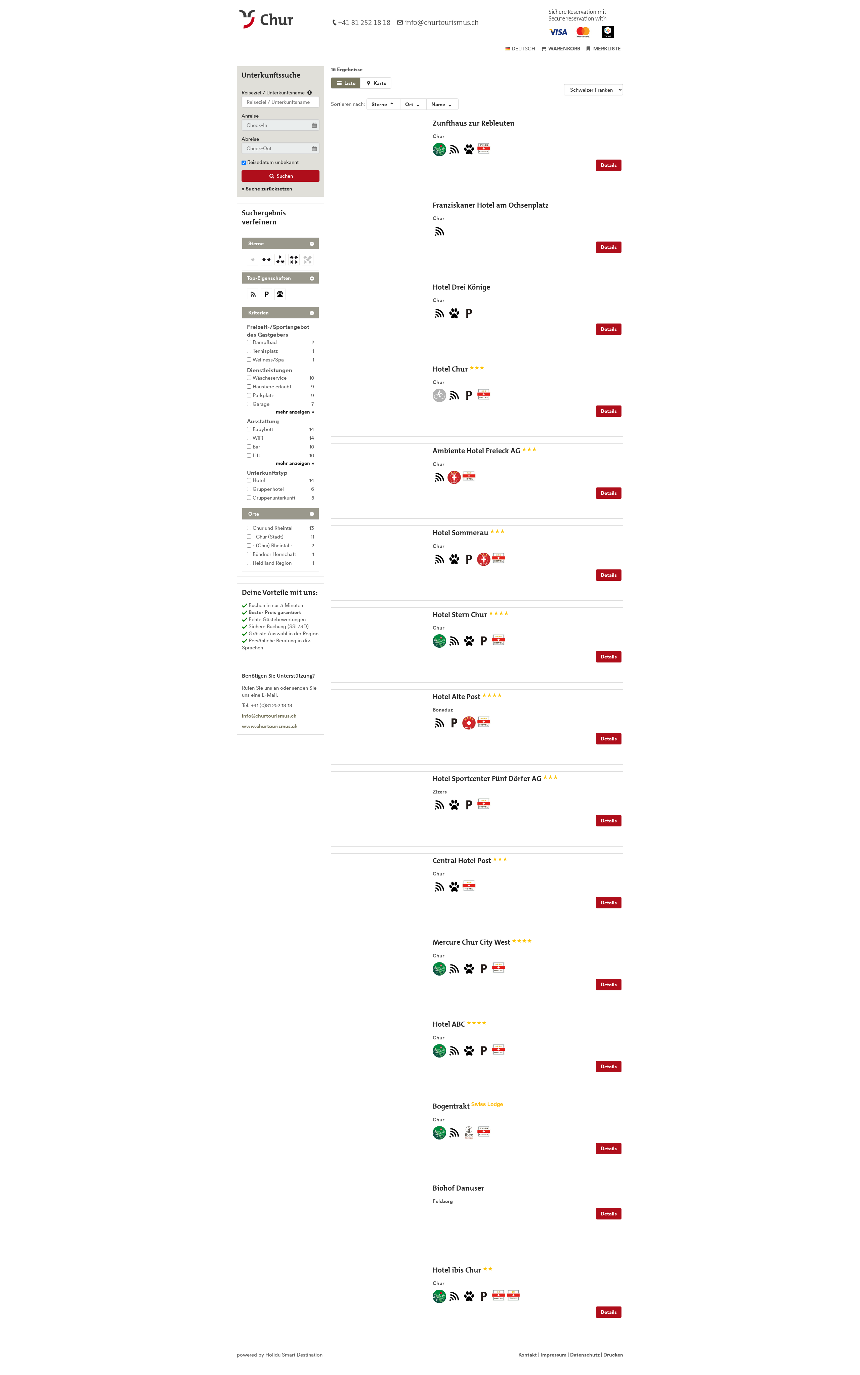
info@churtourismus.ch (269, 716)
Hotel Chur (451, 369)
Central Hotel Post (463, 860)
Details (609, 165)
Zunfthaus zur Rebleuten (473, 123)
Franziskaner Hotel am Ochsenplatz (491, 205)
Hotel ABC (450, 1024)
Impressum (553, 1354)
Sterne (380, 104)
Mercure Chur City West (472, 942)
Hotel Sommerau (461, 533)
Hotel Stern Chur (461, 614)
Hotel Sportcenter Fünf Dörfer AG (488, 778)
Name (438, 104)
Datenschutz (585, 1354)
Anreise (250, 116)
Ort (410, 104)
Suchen (284, 176)
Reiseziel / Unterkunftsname (274, 92)
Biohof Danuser (458, 1188)
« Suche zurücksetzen (267, 188)
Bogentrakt (452, 1106)
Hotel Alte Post (457, 696)
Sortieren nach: (348, 104)
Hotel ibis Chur (458, 1270)
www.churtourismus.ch (270, 726)
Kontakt (527, 1354)
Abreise (250, 139)
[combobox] (280, 102)
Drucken (613, 1354)
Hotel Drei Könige (461, 287)
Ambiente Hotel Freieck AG (477, 451)
